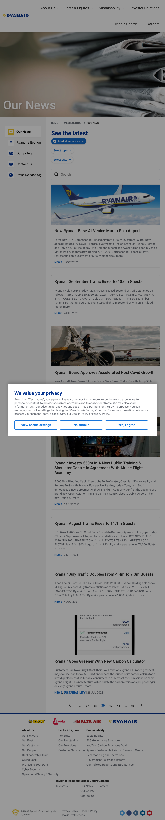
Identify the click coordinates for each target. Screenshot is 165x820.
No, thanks (81, 425)
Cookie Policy (80, 413)
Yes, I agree (126, 425)
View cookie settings (36, 425)
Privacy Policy (100, 413)
